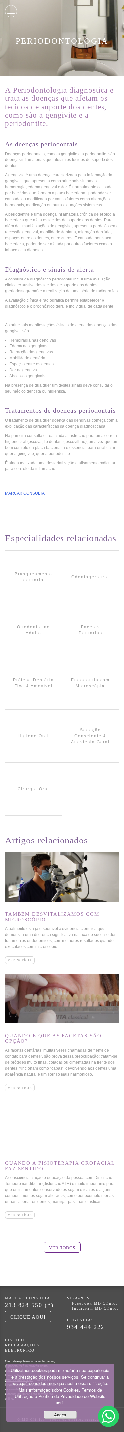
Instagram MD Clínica (95, 1308)
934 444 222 (85, 1327)
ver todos (62, 1247)
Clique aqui (28, 1317)
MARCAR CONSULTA (25, 493)
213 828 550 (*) (29, 1305)
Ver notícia (20, 960)
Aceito (60, 1415)
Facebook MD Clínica (95, 1303)
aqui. (60, 1403)
